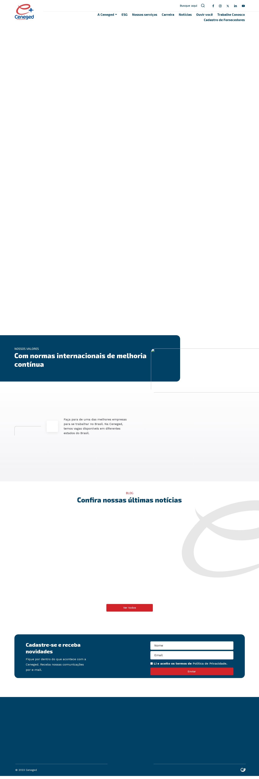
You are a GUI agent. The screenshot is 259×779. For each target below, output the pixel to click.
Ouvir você (204, 14)
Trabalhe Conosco (231, 14)
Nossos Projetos (113, 42)
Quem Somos (110, 25)
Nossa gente (110, 33)
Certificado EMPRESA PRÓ (215, 578)
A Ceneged (106, 14)
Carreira (168, 14)
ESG (125, 14)
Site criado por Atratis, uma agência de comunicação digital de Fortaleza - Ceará (243, 770)
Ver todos (129, 607)
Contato (83, 758)
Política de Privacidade (209, 663)
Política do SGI (87, 745)
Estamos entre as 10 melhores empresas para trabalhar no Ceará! (98, 582)
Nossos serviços (144, 14)
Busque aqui (188, 5)
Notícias (185, 14)
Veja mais (142, 601)
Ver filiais (143, 744)
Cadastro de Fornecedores (224, 20)
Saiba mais (133, 312)
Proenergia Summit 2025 (155, 578)
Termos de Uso (206, 740)
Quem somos (87, 735)
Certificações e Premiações (121, 50)
